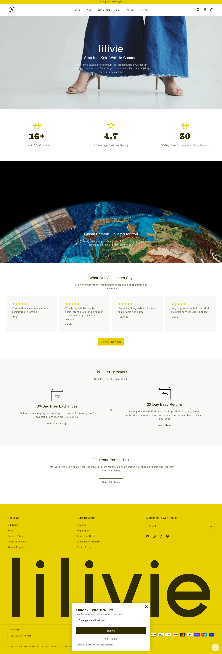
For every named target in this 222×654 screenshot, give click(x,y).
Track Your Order (86, 536)
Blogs (11, 530)
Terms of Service (17, 541)
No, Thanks (111, 639)
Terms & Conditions (85, 644)
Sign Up (111, 630)
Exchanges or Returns (89, 541)
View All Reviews (111, 342)
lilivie (17, 646)
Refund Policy (84, 547)
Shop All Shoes (111, 482)
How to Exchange (57, 423)
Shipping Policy (85, 530)
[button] (78, 10)
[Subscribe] (211, 526)
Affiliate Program (16, 547)
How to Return (164, 425)
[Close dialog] (146, 606)
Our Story (13, 525)
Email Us (82, 525)
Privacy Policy (15, 536)
